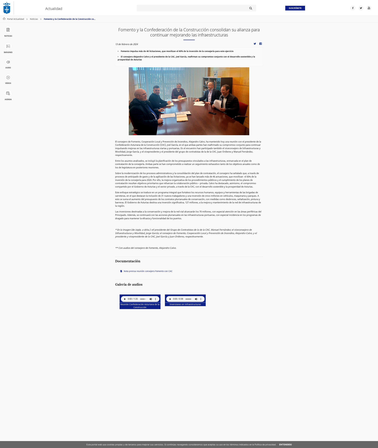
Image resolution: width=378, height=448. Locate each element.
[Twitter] (360, 7)
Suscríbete (295, 8)
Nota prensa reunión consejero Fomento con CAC (147, 271)
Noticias (34, 19)
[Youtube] (368, 7)
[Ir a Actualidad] (8, 7)
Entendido (285, 444)
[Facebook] (352, 7)
